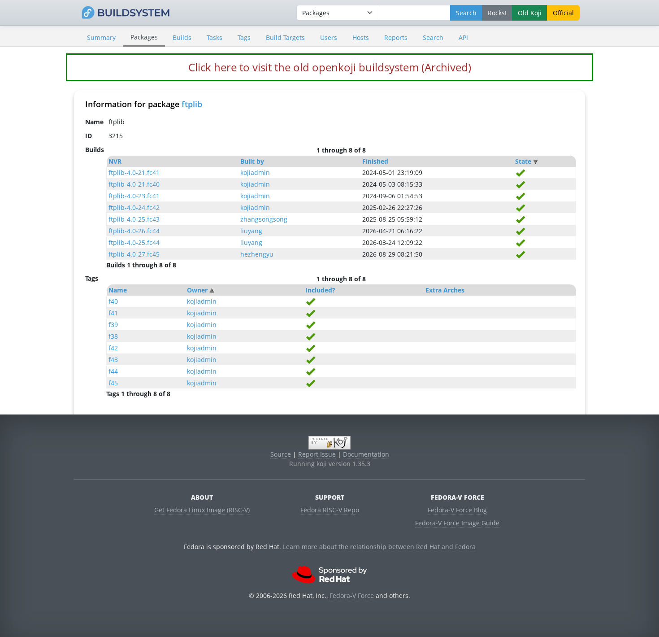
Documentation (366, 454)
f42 (113, 348)
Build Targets (285, 37)
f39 (113, 324)
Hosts (360, 37)
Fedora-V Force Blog (457, 510)
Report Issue (317, 454)
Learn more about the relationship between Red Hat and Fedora (379, 546)
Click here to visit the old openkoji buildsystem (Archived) (329, 67)
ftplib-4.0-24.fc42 (134, 207)
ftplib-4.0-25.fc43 (134, 219)
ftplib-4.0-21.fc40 (134, 184)
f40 (113, 301)
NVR (114, 161)
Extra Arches (444, 290)
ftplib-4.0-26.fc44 (134, 231)
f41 (113, 313)
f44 (113, 371)
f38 (113, 336)
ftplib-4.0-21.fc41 (134, 172)
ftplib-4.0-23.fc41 (134, 196)
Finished (375, 161)
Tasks (214, 37)
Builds (182, 37)
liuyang (251, 231)
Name (117, 290)
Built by (252, 161)
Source (280, 454)
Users (328, 37)
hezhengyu (256, 254)
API (463, 37)
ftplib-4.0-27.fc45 (134, 254)
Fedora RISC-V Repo (329, 510)
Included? (320, 290)
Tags (244, 37)
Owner (197, 290)
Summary (101, 37)
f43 (113, 359)
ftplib (192, 104)
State (523, 161)
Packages (144, 37)
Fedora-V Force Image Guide (457, 523)
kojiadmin (255, 172)
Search (433, 37)
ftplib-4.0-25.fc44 (134, 242)
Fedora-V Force (352, 595)
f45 (113, 383)
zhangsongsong (263, 219)
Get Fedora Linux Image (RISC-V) (202, 510)
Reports (396, 37)
